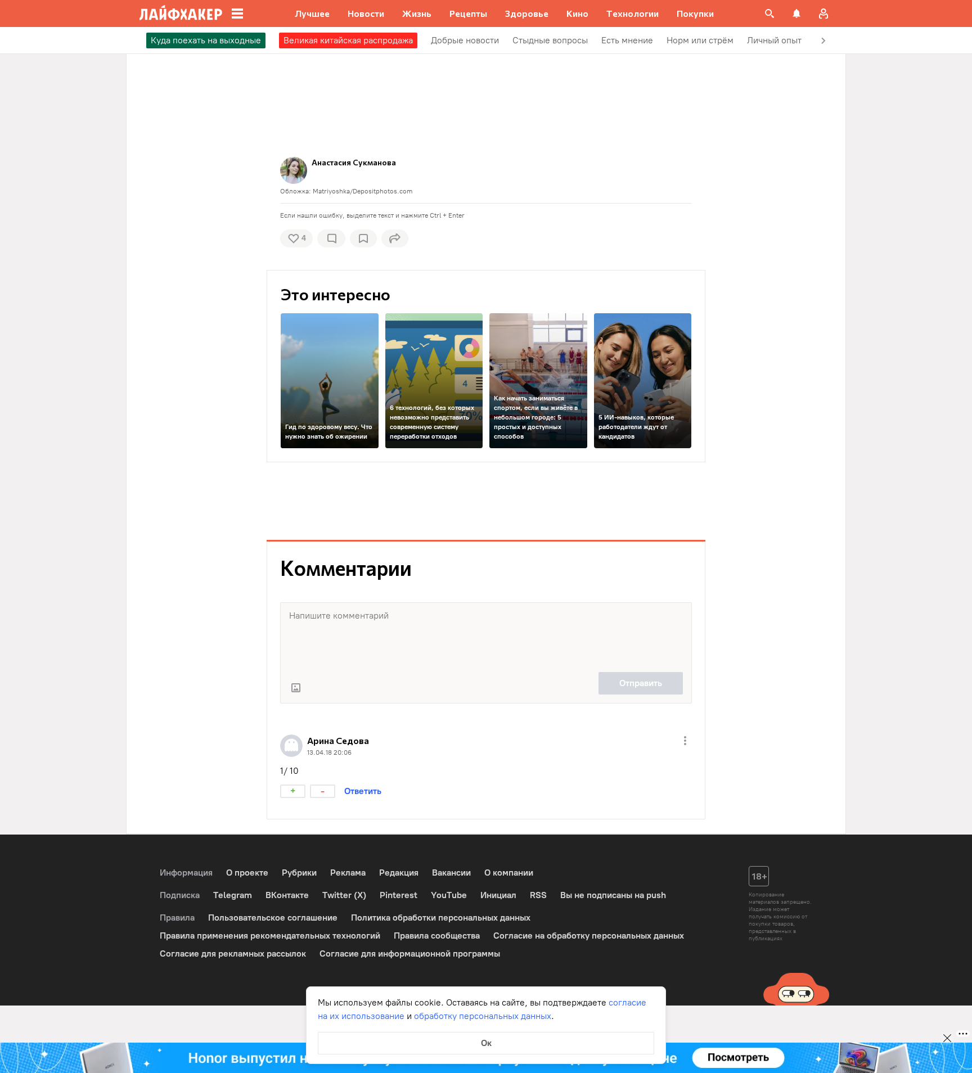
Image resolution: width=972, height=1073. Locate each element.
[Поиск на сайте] (769, 13)
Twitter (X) (344, 895)
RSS (538, 895)
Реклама (348, 872)
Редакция (398, 872)
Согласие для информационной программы (410, 953)
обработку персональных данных (482, 1016)
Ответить (362, 791)
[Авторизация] (823, 13)
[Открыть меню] (685, 740)
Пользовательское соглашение (273, 917)
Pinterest (398, 895)
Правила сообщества (437, 935)
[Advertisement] (486, 487)
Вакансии (451, 872)
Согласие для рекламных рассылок (233, 953)
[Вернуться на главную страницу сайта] (181, 13)
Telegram (232, 895)
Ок (486, 1043)
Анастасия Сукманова (354, 162)
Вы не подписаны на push (613, 895)
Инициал (498, 895)
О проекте (247, 872)
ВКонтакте (287, 895)
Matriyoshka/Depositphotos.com (363, 191)
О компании (508, 872)
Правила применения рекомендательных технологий (270, 935)
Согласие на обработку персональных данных (588, 935)
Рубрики (299, 872)
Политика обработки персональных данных (440, 917)
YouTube (449, 895)
